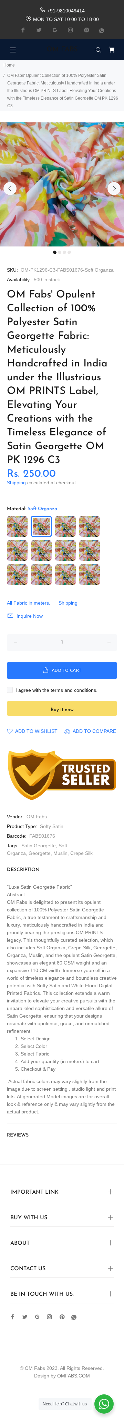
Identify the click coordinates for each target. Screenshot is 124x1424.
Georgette (40, 853)
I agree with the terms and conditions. (56, 690)
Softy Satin (51, 826)
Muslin (60, 853)
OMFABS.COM (73, 1375)
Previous (10, 188)
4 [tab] (69, 252)
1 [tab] (54, 252)
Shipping (16, 482)
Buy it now (62, 710)
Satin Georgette (38, 845)
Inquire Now (30, 616)
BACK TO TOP (62, 1409)
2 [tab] (59, 252)
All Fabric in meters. (28, 603)
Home (9, 65)
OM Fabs (37, 816)
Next (114, 188)
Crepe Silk (81, 853)
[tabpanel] (62, 184)
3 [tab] (64, 252)
